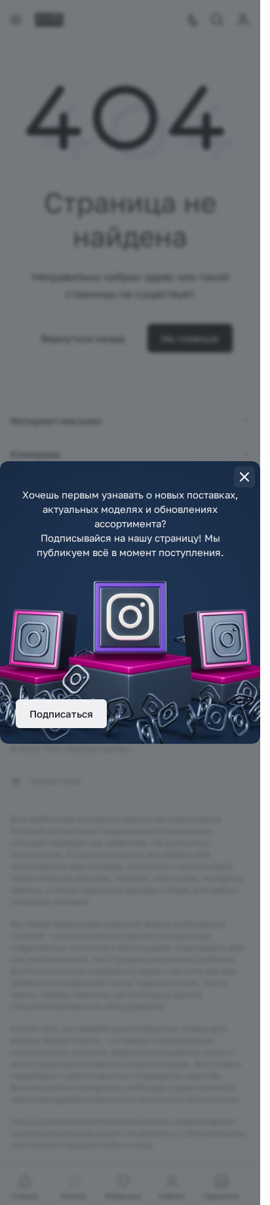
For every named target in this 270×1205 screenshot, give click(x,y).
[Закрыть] (244, 476)
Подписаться (61, 714)
